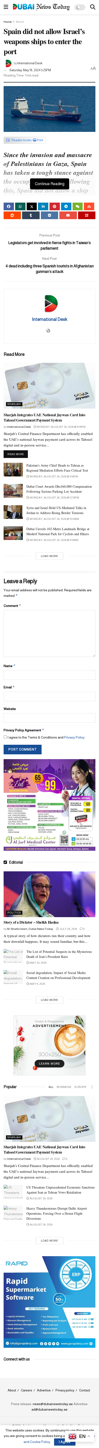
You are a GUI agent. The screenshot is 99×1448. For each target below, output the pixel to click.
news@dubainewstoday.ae (53, 1404)
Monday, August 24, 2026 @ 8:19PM (61, 426)
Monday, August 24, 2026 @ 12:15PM (54, 497)
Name (10, 665)
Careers (26, 1390)
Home (8, 21)
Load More (49, 556)
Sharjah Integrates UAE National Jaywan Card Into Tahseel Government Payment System (44, 417)
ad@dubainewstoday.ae (49, 1409)
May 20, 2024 (37, 962)
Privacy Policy (74, 737)
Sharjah (14, 404)
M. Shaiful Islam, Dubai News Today (30, 929)
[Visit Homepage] (41, 7)
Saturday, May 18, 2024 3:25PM (30, 70)
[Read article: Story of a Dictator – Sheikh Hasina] (49, 894)
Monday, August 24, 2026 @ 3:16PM (53, 476)
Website (10, 709)
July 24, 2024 (68, 929)
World (20, 21)
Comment (12, 605)
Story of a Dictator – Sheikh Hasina (31, 922)
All (51, 1087)
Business (64, 1087)
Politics (14, 912)
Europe (80, 1087)
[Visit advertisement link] (49, 805)
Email (9, 687)
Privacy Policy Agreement (24, 730)
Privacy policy (65, 1390)
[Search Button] (92, 7)
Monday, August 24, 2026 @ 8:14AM (53, 540)
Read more (17, 454)
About (12, 1390)
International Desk (30, 63)
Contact (84, 1390)
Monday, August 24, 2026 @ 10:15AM (54, 519)
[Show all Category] (91, 1087)
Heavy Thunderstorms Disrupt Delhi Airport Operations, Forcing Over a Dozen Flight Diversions (56, 1213)
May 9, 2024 (37, 983)
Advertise (44, 1390)
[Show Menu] (6, 7)
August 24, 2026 (48, 1159)
